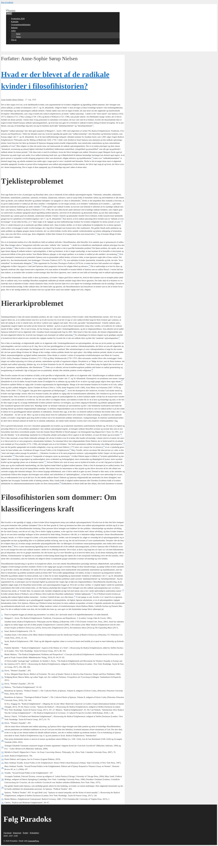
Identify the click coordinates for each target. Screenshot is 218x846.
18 (44, 367)
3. (2, 625)
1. (2, 615)
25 (70, 449)
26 (14, 455)
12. (2, 684)
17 (119, 337)
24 (104, 446)
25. (2, 763)
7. (2, 649)
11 (96, 233)
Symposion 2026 (18, 19)
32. (2, 803)
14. (2, 692)
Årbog (18, 37)
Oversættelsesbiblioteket (20, 25)
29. (2, 787)
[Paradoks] (10, 10)
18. (2, 723)
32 (74, 596)
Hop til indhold (7, 2)
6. (2, 643)
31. (2, 799)
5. (2, 636)
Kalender (14, 22)
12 (13, 247)
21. (2, 747)
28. (2, 779)
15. (2, 699)
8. (2, 656)
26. (2, 768)
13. (2, 687)
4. (2, 631)
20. (2, 741)
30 (123, 590)
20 (122, 381)
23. (2, 756)
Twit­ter (25, 833)
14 (32, 262)
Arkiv (13, 31)
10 (122, 221)
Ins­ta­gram (17, 833)
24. (2, 759)
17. (2, 718)
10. (2, 670)
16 (74, 334)
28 (60, 483)
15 (89, 266)
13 (118, 253)
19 (92, 370)
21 (65, 390)
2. (2, 618)
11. (2, 677)
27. (2, 773)
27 (45, 461)
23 (124, 443)
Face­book (7, 833)
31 (92, 593)
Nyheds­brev (34, 833)
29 (12, 546)
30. (2, 794)
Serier (18, 34)
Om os (13, 40)
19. (2, 731)
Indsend (14, 28)
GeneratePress (33, 841)
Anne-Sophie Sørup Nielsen (12, 100)
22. (2, 752)
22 (121, 434)
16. (2, 708)
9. (2, 664)
